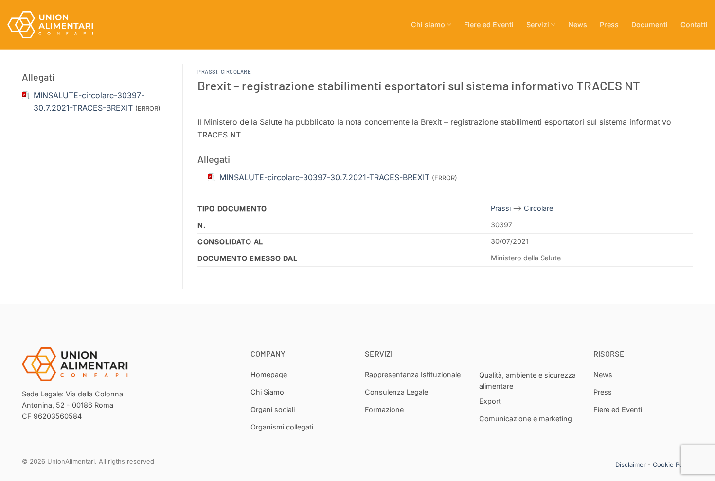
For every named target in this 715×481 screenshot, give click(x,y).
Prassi (207, 72)
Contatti (694, 24)
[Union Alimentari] (56, 24)
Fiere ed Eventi (489, 24)
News (577, 24)
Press (609, 24)
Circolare (236, 72)
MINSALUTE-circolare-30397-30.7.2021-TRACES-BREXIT (324, 177)
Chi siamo (428, 24)
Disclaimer (630, 464)
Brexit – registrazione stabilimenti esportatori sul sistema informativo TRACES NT (418, 85)
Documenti (649, 24)
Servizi (537, 24)
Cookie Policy (673, 464)
